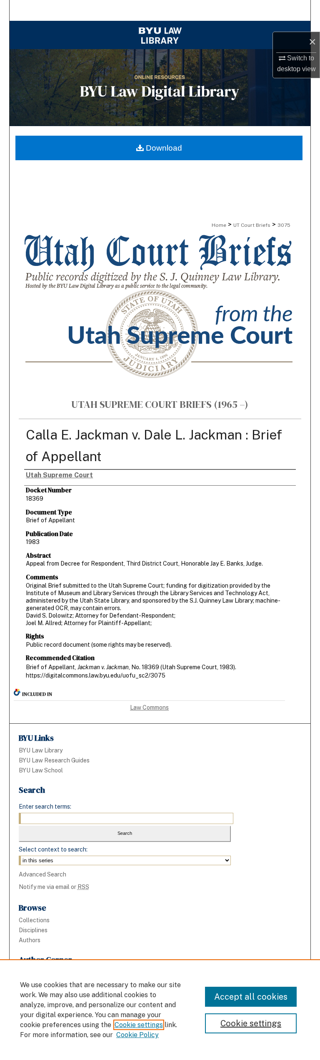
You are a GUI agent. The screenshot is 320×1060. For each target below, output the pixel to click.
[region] (160, 1009)
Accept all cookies (251, 997)
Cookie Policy (137, 1035)
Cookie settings (139, 1025)
